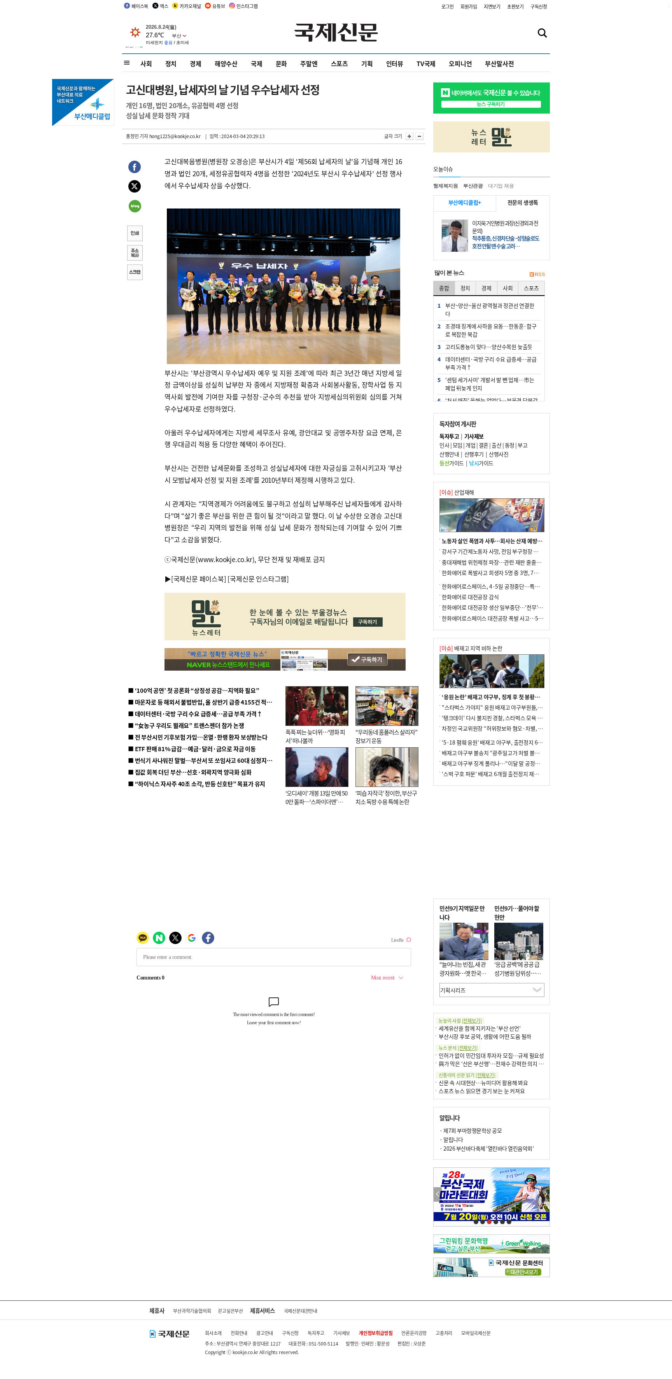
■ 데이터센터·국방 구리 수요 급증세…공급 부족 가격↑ (195, 714)
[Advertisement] (491, 842)
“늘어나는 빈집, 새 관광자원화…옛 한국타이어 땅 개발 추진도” (462, 973)
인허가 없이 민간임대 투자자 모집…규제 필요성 (491, 1055)
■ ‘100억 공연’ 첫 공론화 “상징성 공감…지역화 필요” (193, 690)
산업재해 (456, 492)
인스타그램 (246, 6)
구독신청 (538, 6)
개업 (470, 445)
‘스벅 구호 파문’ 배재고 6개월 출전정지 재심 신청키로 (501, 774)
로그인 (447, 6)
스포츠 (339, 63)
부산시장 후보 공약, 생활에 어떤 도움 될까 (485, 1036)
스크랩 (134, 273)
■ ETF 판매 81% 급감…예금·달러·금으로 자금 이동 (192, 749)
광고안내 (264, 1333)
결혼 (483, 445)
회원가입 (468, 6)
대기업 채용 (501, 186)
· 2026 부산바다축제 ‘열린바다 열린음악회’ (486, 1148)
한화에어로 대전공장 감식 (470, 597)
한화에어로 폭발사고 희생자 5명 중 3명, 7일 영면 (496, 572)
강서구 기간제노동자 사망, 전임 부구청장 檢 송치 (496, 551)
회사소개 (213, 1333)
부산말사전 (499, 63)
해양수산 (226, 63)
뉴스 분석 (458, 1047)
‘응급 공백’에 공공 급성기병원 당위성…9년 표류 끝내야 (516, 973)
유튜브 (218, 6)
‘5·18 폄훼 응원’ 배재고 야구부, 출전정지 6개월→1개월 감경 (509, 742)
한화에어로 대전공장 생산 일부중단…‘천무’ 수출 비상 (501, 607)
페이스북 (139, 6)
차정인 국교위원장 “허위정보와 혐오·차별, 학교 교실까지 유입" (512, 728)
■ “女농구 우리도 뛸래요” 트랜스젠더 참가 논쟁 (186, 725)
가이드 (451, 463)
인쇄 (134, 234)
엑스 (164, 6)
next (545, 1194)
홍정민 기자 (137, 136)
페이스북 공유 (134, 168)
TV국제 (426, 63)
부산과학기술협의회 (192, 1310)
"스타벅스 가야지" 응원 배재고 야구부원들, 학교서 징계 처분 (509, 707)
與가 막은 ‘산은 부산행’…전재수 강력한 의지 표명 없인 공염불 (507, 1063)
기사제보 (341, 1333)
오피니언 (460, 63)
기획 (367, 63)
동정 (509, 445)
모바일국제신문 (476, 1333)
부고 (522, 445)
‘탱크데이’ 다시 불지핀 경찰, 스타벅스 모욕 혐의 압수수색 (505, 718)
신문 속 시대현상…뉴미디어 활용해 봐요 (483, 1082)
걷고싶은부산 (230, 1310)
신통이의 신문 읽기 (467, 1075)
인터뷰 (394, 63)
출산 (496, 445)
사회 (146, 63)
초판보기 (515, 6)
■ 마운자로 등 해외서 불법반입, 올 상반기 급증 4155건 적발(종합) (207, 702)
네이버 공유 (134, 207)
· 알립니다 (451, 1139)
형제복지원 (445, 186)
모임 (457, 445)
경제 (195, 63)
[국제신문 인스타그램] (258, 578)
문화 (281, 63)
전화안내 (239, 1333)
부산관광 (473, 186)
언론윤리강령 (414, 1333)
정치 (171, 63)
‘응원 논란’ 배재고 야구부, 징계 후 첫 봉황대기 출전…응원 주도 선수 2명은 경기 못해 (535, 697)
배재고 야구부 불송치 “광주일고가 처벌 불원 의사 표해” (503, 753)
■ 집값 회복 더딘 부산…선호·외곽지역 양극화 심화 (189, 772)
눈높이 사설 (460, 1020)
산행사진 (498, 454)
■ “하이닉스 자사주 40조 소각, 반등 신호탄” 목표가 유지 (196, 784)
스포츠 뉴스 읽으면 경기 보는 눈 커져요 (482, 1091)
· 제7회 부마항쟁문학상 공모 (470, 1130)
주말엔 (308, 63)
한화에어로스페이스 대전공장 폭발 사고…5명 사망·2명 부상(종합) (516, 618)
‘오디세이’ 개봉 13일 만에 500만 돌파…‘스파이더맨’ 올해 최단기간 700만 (316, 802)
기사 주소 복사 (134, 253)
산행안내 (449, 454)
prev (438, 1194)
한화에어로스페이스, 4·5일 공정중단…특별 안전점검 (501, 586)
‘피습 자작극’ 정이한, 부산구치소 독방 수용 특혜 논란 (386, 797)
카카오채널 (190, 6)
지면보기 (492, 6)
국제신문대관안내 (300, 1310)
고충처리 (444, 1333)
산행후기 (474, 454)
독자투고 (316, 1333)
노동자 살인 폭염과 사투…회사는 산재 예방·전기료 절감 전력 (509, 541)
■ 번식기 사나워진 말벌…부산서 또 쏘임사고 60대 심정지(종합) (205, 760)
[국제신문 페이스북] (198, 578)
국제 (256, 63)
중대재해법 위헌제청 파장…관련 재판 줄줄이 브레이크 (502, 562)
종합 (444, 288)
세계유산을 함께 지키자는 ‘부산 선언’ (480, 1028)
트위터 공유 (134, 187)
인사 (444, 445)
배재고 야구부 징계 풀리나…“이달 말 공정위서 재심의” (503, 763)
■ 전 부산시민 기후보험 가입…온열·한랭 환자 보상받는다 (198, 737)
